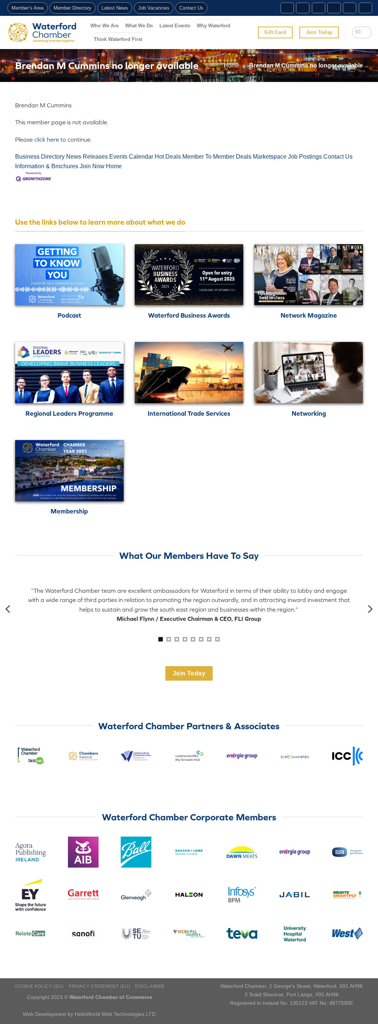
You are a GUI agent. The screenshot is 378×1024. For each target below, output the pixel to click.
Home (232, 65)
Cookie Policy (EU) (39, 986)
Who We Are (104, 25)
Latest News (115, 8)
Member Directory (73, 8)
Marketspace (269, 156)
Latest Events (174, 25)
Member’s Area (27, 8)
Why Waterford (213, 25)
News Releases (87, 156)
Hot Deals (168, 156)
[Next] (369, 609)
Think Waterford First (118, 39)
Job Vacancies (153, 8)
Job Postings (305, 156)
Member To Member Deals (216, 156)
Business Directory (40, 156)
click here (46, 139)
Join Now (92, 166)
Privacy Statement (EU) (99, 986)
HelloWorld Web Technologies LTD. (116, 1014)
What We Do (139, 25)
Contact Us (191, 8)
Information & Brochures (46, 166)
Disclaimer (150, 986)
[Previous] (8, 609)
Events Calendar (131, 156)
